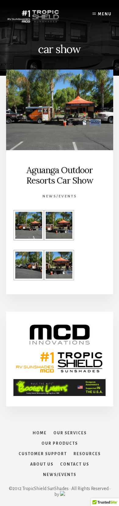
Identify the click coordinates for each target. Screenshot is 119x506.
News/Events (59, 196)
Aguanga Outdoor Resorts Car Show (59, 175)
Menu (105, 14)
